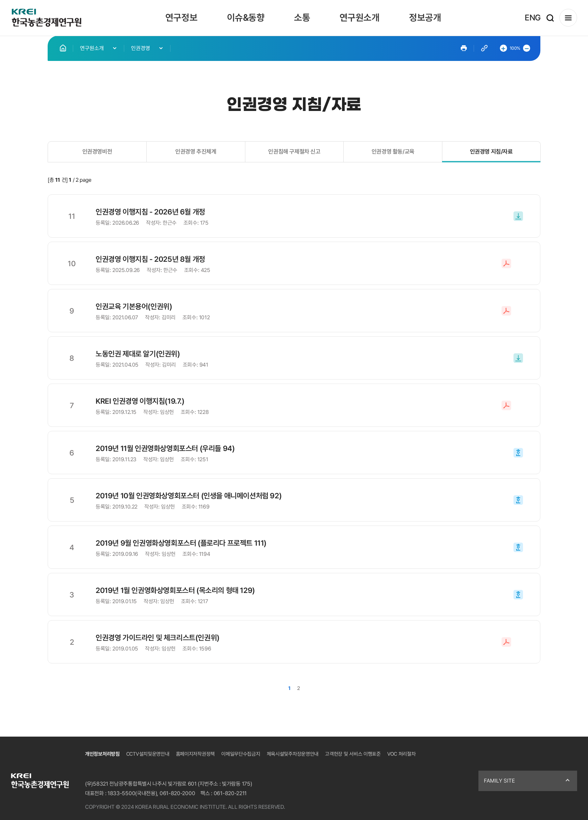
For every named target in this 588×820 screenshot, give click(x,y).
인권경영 (140, 48)
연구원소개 (360, 17)
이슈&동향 (246, 17)
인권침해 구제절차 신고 (294, 151)
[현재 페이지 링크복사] (484, 48)
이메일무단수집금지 (240, 754)
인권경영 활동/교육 (393, 151)
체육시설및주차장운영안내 (292, 754)
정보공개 (425, 17)
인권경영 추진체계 (195, 151)
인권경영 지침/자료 (491, 151)
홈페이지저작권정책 (195, 754)
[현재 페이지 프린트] (464, 48)
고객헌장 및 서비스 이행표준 (353, 754)
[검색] (550, 18)
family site (499, 780)
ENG (533, 17)
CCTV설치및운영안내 (147, 754)
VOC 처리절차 (401, 754)
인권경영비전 (97, 151)
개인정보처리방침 (102, 754)
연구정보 (181, 17)
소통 (302, 17)
